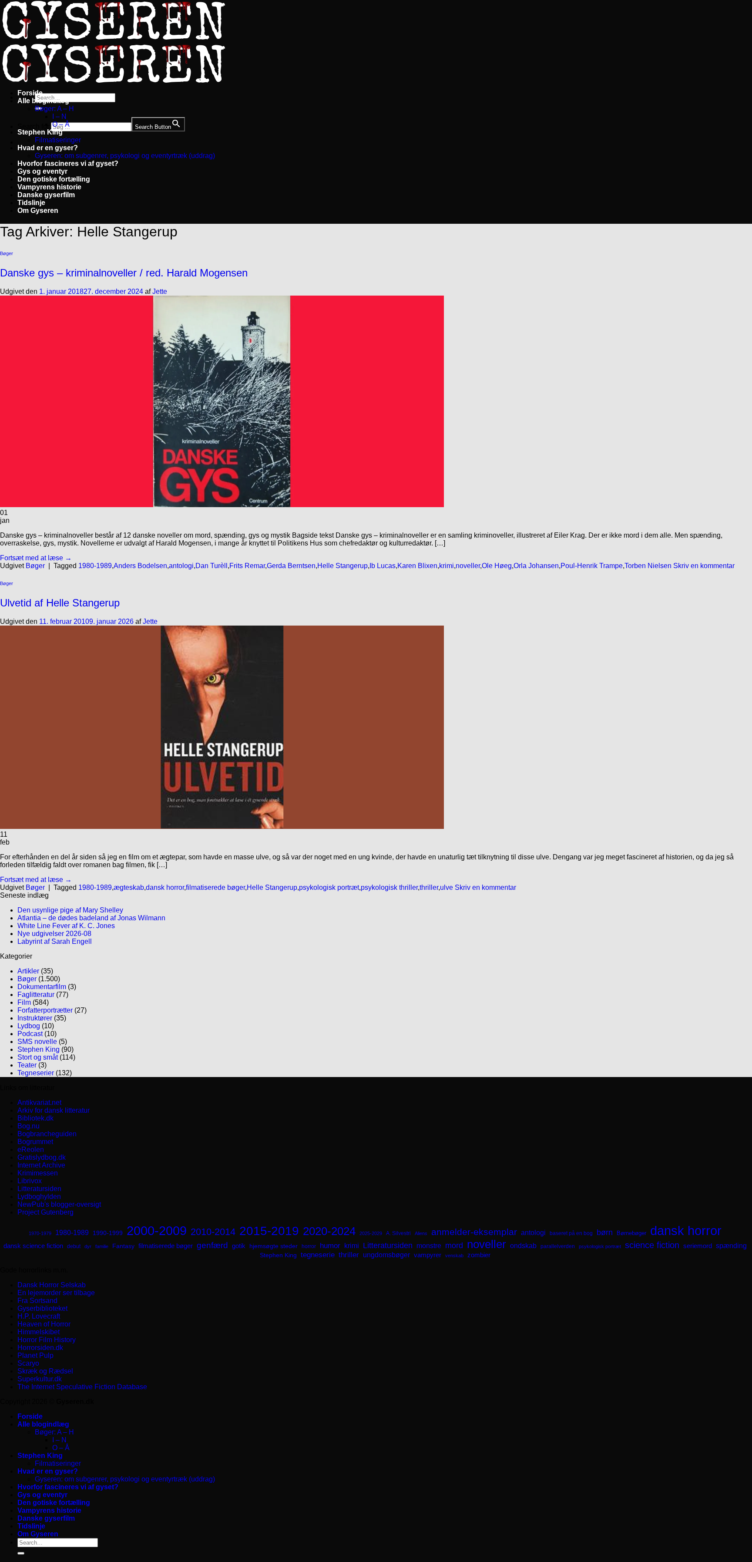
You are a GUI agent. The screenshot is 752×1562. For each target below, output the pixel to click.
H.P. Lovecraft (38, 1316)
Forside (30, 93)
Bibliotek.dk (35, 1118)
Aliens (421, 1233)
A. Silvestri (398, 1233)
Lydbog (28, 1026)
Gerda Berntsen (291, 565)
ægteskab (129, 887)
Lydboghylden (39, 1196)
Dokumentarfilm (41, 986)
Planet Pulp (35, 1355)
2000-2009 (157, 1230)
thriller (429, 887)
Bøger (6, 253)
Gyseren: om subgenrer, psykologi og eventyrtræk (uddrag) (125, 155)
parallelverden (557, 1246)
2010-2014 (213, 1231)
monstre (428, 1245)
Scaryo (28, 1363)
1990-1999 (108, 1232)
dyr (87, 1246)
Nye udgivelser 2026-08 (54, 933)
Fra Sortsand (37, 1300)
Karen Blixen (417, 565)
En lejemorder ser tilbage (56, 1292)
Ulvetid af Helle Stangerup (60, 603)
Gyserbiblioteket (42, 1308)
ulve (446, 887)
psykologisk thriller (389, 887)
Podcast (30, 1033)
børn (605, 1232)
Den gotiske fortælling (53, 179)
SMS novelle (37, 1041)
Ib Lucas (382, 565)
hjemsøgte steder (273, 1246)
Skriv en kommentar (704, 565)
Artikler (28, 971)
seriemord (697, 1245)
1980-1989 (95, 565)
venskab (454, 1255)
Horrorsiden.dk (40, 1347)
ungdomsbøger (386, 1255)
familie (101, 1246)
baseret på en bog (571, 1233)
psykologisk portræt (329, 887)
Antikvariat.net (39, 1102)
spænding (731, 1245)
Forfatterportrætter (45, 1010)
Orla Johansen (536, 565)
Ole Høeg (497, 565)
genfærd (212, 1245)
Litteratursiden (39, 1188)
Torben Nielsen (647, 565)
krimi (446, 565)
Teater (27, 1065)
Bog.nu (28, 1126)
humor (330, 1246)
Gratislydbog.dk (41, 1157)
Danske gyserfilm (46, 195)
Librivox (29, 1181)
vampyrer (427, 1255)
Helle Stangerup (342, 565)
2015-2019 (269, 1231)
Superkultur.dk (39, 1379)
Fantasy (123, 1245)
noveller (468, 565)
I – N (59, 116)
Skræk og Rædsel (45, 1371)
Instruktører (34, 1018)
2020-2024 (329, 1231)
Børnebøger (631, 1233)
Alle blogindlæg (43, 100)
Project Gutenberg (45, 1212)
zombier (478, 1255)
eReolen (30, 1149)
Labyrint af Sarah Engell (54, 941)
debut (74, 1246)
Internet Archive (41, 1165)
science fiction (652, 1245)
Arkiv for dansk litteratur (53, 1110)
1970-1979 (40, 1233)
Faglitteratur (35, 994)
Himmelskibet (38, 1332)
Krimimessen (37, 1173)
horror (309, 1246)
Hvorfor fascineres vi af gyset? (67, 163)
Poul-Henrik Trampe (592, 565)
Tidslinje (31, 202)
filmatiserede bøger (215, 887)
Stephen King (40, 132)
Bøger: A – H (54, 108)
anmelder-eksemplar (474, 1232)
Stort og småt (37, 1057)
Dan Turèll (211, 565)
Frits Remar (247, 565)
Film (24, 1002)
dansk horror (165, 887)
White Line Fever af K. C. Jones (66, 925)
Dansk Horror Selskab (51, 1285)
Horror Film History (46, 1339)
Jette (159, 291)
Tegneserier (35, 1073)
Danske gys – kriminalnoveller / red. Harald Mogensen (124, 273)
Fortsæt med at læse (36, 558)
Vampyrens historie (49, 187)
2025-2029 (370, 1233)
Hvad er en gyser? (47, 147)
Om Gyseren (37, 210)
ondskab (523, 1245)
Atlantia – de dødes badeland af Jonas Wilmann (91, 918)
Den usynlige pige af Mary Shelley (70, 910)
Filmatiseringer (58, 140)
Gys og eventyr (42, 171)
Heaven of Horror (43, 1324)
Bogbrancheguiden (47, 1134)
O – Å (61, 124)
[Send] (20, 1553)
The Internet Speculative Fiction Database (82, 1386)
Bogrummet (35, 1141)
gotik (238, 1245)
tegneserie (318, 1255)
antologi (181, 565)
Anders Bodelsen (140, 565)
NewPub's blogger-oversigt (59, 1204)
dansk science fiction (33, 1245)
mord (454, 1245)
